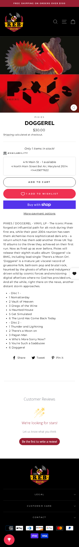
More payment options (40, 213)
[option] (39, 3)
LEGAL (39, 494)
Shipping (8, 134)
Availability (18, 153)
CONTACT (39, 517)
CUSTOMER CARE (39, 506)
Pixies (39, 117)
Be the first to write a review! (39, 441)
